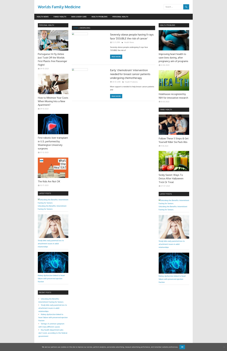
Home (75, 28)
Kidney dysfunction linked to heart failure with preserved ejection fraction (51, 278)
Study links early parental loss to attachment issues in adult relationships (51, 243)
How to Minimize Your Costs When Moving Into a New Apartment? (53, 101)
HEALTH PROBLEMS (167, 25)
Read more (116, 57)
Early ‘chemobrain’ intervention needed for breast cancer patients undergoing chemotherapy (130, 73)
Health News (43, 17)
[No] (224, 347)
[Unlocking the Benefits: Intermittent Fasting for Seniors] (53, 203)
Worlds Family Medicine (59, 6)
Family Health (60, 17)
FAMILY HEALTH (166, 110)
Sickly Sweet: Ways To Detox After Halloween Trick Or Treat (171, 178)
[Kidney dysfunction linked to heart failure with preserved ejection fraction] (53, 272)
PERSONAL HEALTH (46, 25)
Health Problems (99, 17)
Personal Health (120, 17)
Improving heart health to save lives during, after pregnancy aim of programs (173, 57)
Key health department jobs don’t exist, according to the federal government (52, 333)
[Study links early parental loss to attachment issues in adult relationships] (53, 237)
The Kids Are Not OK (49, 181)
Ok (182, 347)
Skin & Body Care (79, 17)
